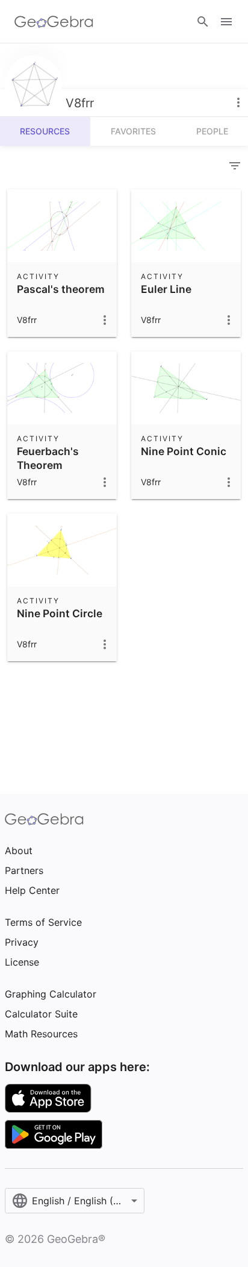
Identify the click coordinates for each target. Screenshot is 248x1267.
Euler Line (166, 289)
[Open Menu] (226, 21)
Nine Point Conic (183, 451)
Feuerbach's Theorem (48, 458)
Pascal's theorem (61, 289)
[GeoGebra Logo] (53, 22)
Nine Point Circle (59, 613)
